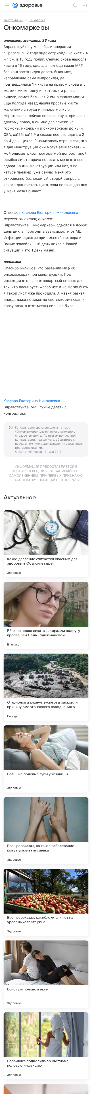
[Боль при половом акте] (46, 974)
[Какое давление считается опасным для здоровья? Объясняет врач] (46, 543)
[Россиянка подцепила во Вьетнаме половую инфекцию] (46, 1045)
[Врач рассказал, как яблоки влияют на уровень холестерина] (46, 902)
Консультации (13, 20)
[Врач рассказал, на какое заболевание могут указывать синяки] (46, 830)
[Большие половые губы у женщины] (46, 759)
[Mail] (15, 5)
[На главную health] (30, 5)
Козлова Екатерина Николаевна (49, 212)
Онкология (37, 20)
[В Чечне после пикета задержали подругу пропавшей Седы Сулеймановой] (46, 615)
